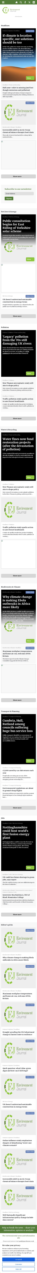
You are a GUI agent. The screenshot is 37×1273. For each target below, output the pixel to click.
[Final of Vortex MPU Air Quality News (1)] (18, 278)
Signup (9, 198)
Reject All (18, 1269)
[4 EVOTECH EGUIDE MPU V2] (18, 554)
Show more (17, 176)
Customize (18, 1264)
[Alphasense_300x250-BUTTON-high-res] (18, 678)
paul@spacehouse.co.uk (26, 1241)
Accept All (18, 1259)
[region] (18, 1257)
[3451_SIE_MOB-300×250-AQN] (18, 155)
